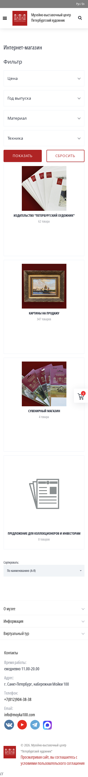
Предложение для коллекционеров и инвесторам (44, 533)
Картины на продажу (44, 313)
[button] (44, 571)
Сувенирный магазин (44, 411)
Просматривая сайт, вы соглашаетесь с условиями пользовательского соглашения (52, 760)
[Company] (10, 752)
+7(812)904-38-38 (17, 699)
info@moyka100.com (19, 714)
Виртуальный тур (16, 633)
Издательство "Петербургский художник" (44, 215)
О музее (9, 608)
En (83, 4)
